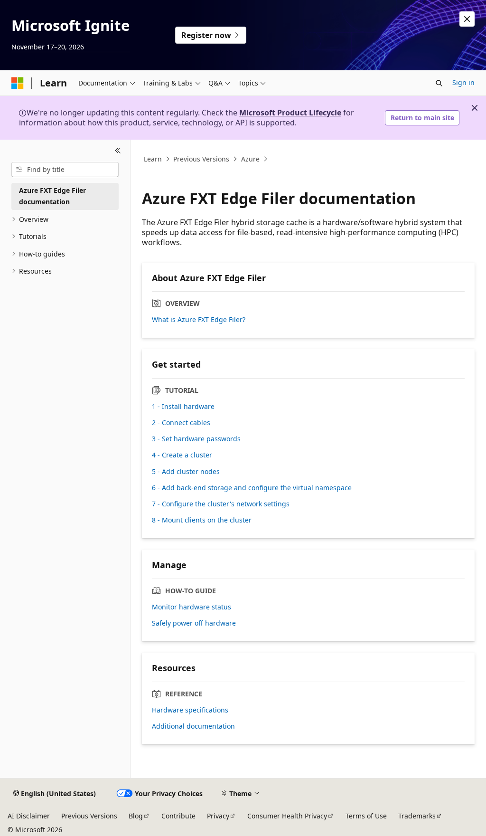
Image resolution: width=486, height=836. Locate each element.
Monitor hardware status (191, 607)
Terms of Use (366, 815)
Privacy (218, 815)
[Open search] (439, 83)
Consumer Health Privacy (287, 815)
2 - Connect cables (181, 422)
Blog (136, 815)
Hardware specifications (190, 710)
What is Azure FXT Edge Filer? (198, 319)
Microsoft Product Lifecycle (290, 112)
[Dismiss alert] (467, 19)
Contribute (178, 815)
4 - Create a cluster (182, 455)
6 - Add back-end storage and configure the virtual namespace (252, 488)
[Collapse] (118, 151)
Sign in (463, 82)
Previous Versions (201, 158)
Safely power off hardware (194, 623)
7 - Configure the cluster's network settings (221, 504)
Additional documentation (193, 726)
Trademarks (417, 815)
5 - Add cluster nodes (186, 471)
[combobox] (65, 169)
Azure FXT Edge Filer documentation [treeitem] (52, 196)
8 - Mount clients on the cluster (202, 520)
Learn (153, 158)
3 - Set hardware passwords (196, 439)
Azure (250, 158)
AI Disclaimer (29, 815)
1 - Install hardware (183, 406)
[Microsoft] (17, 83)
